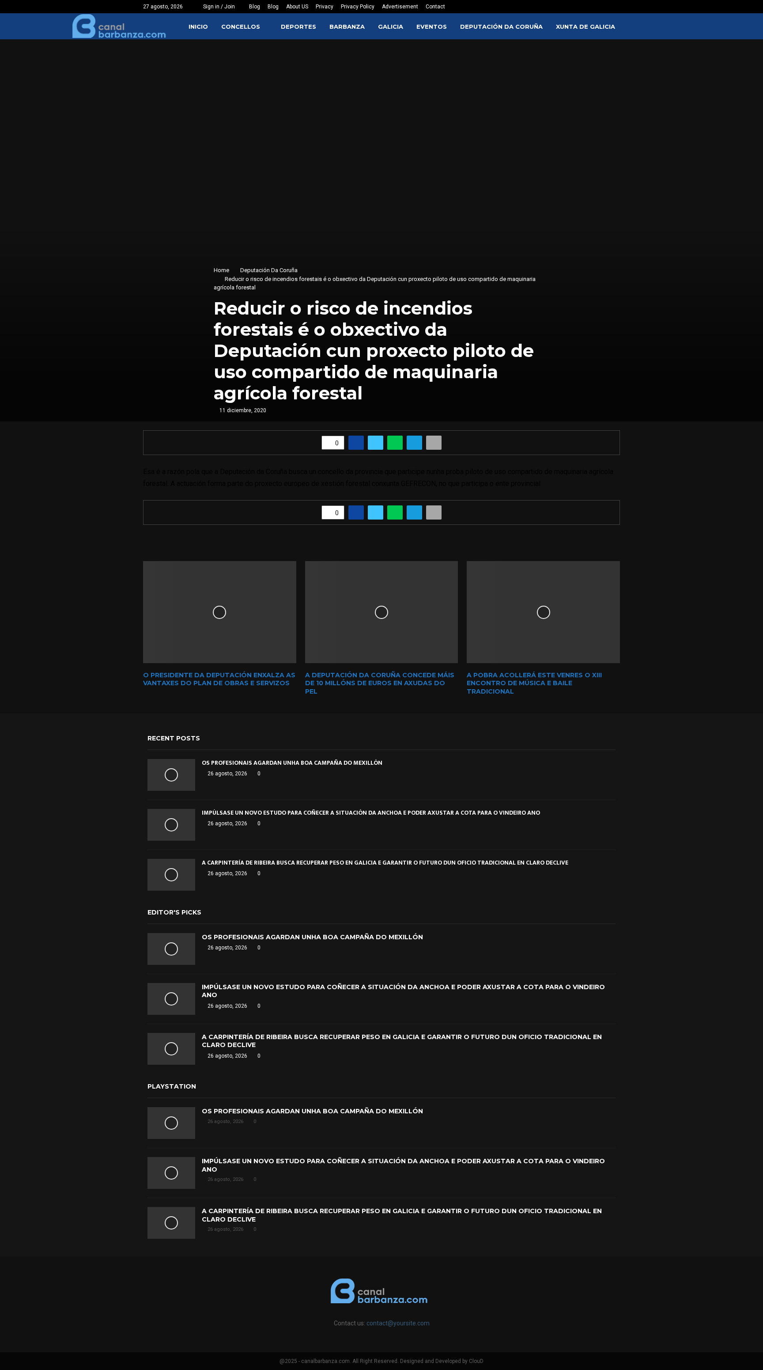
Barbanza (347, 26)
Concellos (240, 26)
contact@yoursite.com (398, 1323)
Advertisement (400, 7)
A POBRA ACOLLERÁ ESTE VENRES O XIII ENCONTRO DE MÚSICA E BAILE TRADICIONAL (534, 683)
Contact (435, 7)
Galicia (390, 26)
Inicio (198, 26)
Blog (254, 7)
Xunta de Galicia (585, 26)
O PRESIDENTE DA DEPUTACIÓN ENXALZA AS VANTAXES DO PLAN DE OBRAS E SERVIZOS (219, 679)
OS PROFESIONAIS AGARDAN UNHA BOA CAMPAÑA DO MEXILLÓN (292, 763)
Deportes (298, 26)
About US (297, 7)
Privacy (324, 7)
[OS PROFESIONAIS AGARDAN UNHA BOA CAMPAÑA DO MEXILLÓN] (171, 775)
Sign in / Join (218, 7)
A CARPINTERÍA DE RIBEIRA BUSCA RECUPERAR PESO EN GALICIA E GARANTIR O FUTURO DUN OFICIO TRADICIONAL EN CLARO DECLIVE (385, 863)
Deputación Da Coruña (501, 26)
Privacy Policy (357, 7)
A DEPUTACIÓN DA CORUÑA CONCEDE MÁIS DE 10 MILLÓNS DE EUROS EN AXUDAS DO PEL (379, 683)
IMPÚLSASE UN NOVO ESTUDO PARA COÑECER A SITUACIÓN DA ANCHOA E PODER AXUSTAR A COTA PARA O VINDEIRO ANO (371, 813)
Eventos (431, 26)
